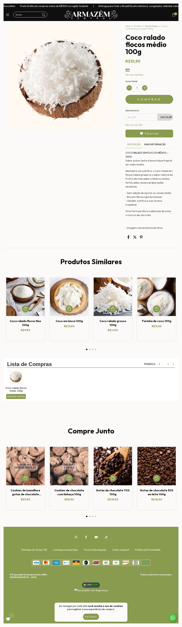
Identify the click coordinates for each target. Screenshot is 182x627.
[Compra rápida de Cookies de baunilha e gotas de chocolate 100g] (25, 478)
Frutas (137, 26)
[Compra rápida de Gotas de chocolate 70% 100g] (112, 478)
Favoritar (152, 133)
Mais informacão (155, 144)
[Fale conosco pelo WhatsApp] (173, 618)
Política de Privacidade (147, 549)
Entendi (91, 616)
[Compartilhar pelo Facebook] (128, 237)
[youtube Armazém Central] (96, 537)
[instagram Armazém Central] (76, 537)
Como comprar (120, 549)
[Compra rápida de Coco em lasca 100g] (69, 308)
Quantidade (131, 81)
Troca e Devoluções (95, 549)
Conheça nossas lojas (65, 549)
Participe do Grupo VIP (34, 549)
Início (127, 26)
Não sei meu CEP (133, 125)
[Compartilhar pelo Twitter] (135, 237)
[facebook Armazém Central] (86, 537)
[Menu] (8, 15)
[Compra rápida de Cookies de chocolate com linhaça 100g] (69, 478)
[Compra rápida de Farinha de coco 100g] (156, 308)
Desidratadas (151, 26)
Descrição (134, 144)
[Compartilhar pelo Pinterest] (141, 237)
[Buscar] (43, 15)
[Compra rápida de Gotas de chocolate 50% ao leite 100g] (156, 478)
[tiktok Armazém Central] (106, 537)
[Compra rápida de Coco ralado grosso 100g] (112, 308)
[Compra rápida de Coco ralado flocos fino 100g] (25, 308)
